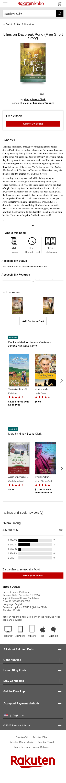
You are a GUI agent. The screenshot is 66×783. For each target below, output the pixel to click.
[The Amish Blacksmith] (18, 312)
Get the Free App (14, 691)
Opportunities (12, 659)
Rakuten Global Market (21, 742)
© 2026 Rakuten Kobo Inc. (17, 725)
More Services (22, 747)
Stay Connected (13, 680)
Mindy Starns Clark (35, 99)
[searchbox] (33, 13)
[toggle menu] (5, 3)
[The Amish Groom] (48, 312)
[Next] (61, 381)
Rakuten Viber (40, 737)
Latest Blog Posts (14, 670)
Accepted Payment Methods (21, 703)
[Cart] (59, 3)
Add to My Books (33, 123)
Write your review (33, 575)
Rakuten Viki (22, 737)
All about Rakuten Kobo (18, 649)
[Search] (59, 13)
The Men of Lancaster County (36, 103)
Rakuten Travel (46, 742)
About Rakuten (41, 747)
